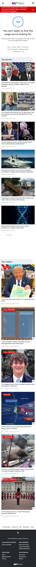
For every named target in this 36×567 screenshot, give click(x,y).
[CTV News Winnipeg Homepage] (18, 3)
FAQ (20, 527)
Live (23, 51)
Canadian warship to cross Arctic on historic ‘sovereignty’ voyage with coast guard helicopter (17, 171)
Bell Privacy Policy (24, 544)
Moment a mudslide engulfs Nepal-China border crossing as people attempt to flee (17, 470)
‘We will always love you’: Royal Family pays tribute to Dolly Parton (15, 512)
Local (8, 47)
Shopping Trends (23, 49)
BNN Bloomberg (6, 556)
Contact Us (15, 527)
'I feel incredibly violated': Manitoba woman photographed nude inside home (15, 342)
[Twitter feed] (18, 533)
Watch (19, 47)
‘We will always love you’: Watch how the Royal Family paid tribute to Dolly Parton (16, 143)
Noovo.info (22, 554)
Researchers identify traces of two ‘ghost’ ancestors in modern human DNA (15, 227)
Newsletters (26, 527)
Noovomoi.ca (22, 556)
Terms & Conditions (24, 546)
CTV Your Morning (12, 49)
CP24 (3, 554)
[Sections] (3, 3)
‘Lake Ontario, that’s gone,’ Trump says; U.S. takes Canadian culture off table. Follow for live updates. (17, 84)
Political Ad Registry (24, 548)
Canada (14, 47)
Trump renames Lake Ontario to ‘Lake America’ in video (18, 300)
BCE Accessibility (6, 544)
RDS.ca (21, 558)
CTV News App (6, 527)
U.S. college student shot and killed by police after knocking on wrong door (18, 385)
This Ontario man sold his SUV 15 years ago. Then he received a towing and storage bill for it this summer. (17, 114)
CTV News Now (16, 51)
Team (32, 527)
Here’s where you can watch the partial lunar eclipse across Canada (16, 427)
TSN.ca (4, 558)
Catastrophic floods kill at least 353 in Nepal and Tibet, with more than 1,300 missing (17, 199)
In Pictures (25, 47)
